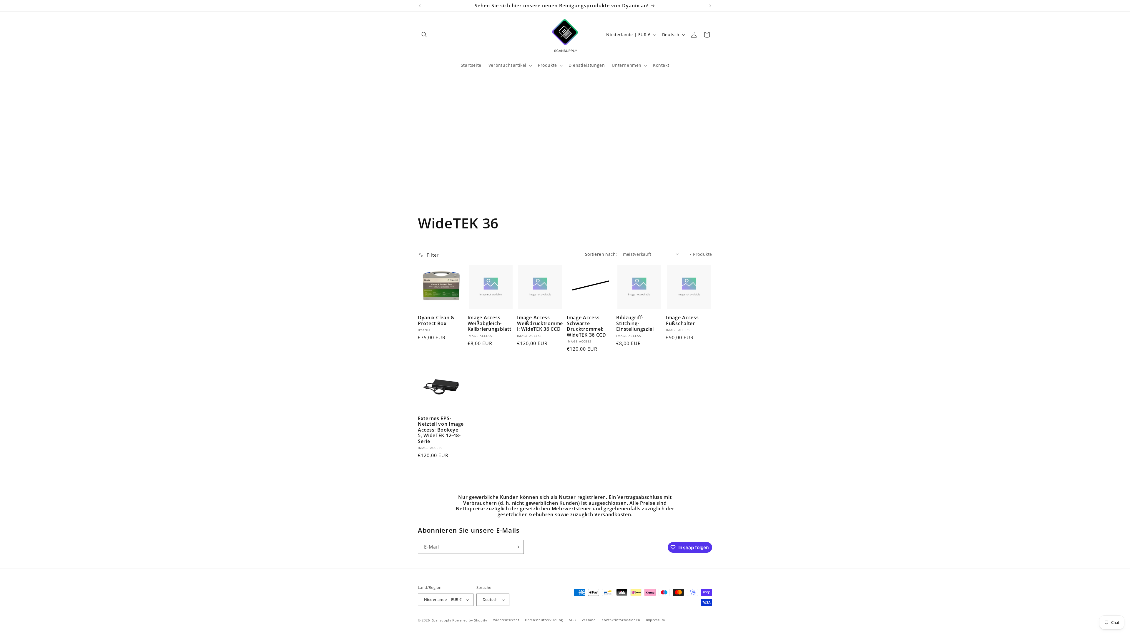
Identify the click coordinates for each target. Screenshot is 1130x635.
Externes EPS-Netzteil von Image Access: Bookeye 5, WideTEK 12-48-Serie (441, 430)
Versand (589, 620)
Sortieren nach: (601, 254)
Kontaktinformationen (620, 620)
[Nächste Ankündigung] (710, 5)
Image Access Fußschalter (682, 320)
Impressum (655, 620)
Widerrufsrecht (506, 620)
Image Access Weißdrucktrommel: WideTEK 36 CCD (540, 323)
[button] (424, 34)
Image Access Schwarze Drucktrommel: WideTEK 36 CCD (586, 326)
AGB (572, 620)
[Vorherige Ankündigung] (419, 5)
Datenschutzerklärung (544, 620)
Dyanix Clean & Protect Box (436, 320)
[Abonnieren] (517, 547)
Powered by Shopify (469, 620)
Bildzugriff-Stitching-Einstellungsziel (635, 323)
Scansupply (441, 620)
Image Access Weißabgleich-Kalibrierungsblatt (489, 323)
